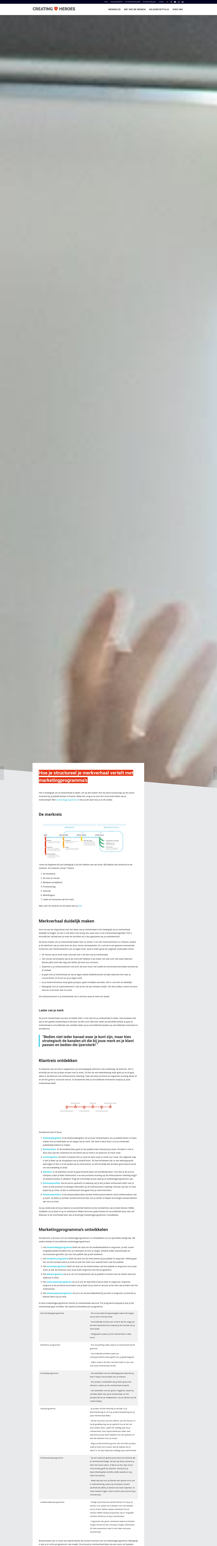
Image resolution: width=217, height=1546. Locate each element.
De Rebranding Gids (149, 2)
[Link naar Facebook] (171, 2)
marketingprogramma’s (67, 800)
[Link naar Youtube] (175, 2)
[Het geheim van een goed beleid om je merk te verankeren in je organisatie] (215, 773)
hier (80, 906)
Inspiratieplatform (117, 2)
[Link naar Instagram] (179, 2)
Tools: (106, 2)
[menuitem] (106, 2)
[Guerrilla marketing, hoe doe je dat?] (2, 773)
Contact (161, 2)
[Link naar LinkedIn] (182, 2)
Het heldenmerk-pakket (132, 2)
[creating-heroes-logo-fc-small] (54, 9)
